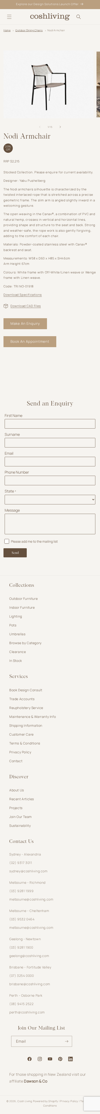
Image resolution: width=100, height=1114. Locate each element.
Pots (12, 625)
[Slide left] (40, 127)
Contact (15, 761)
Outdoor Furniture (23, 598)
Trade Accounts (21, 699)
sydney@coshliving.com (28, 871)
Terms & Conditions (24, 743)
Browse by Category (25, 643)
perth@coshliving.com (27, 1012)
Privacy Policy (20, 752)
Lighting (15, 616)
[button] (9, 17)
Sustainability (20, 825)
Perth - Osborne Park (26, 995)
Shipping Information (25, 725)
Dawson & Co (35, 1081)
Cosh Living (24, 1101)
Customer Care (21, 734)
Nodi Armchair (56, 30)
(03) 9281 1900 (21, 947)
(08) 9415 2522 (21, 1004)
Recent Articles (21, 799)
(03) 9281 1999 (21, 891)
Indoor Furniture (22, 607)
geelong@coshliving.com (29, 955)
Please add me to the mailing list (34, 541)
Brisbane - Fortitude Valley (30, 967)
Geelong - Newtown (25, 939)
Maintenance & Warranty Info (32, 716)
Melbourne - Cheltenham (29, 910)
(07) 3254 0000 (21, 975)
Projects (16, 808)
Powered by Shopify (45, 1101)
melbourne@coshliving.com (31, 899)
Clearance (17, 652)
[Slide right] (60, 127)
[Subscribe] (67, 1041)
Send (15, 553)
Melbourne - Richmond (27, 882)
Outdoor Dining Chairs (29, 30)
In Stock (15, 660)
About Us (16, 790)
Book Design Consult (25, 690)
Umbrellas (17, 634)
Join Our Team (20, 816)
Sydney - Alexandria (25, 854)
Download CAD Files (25, 306)
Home (6, 30)
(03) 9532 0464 (21, 919)
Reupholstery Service (26, 707)
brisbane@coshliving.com (29, 984)
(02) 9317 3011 (20, 862)
